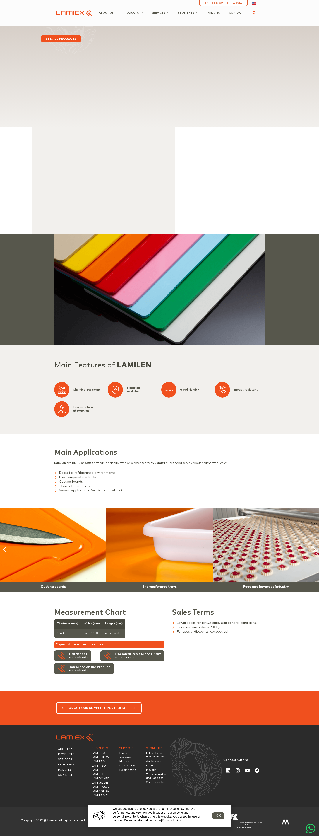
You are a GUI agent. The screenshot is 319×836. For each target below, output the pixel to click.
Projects (124, 753)
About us (65, 749)
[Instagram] (238, 770)
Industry (151, 770)
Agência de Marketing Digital (250, 822)
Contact (65, 775)
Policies (64, 769)
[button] (254, 13)
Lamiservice (127, 765)
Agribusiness (154, 761)
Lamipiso (99, 765)
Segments (66, 764)
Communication (156, 782)
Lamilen (98, 774)
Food (149, 765)
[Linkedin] (228, 770)
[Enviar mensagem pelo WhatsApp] (310, 827)
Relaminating (127, 770)
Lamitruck (100, 787)
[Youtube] (247, 770)
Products (66, 754)
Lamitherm (100, 757)
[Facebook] (257, 770)
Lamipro (98, 761)
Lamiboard (100, 778)
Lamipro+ (99, 753)
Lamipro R (100, 795)
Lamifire (98, 770)
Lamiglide (100, 782)
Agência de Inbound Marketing (250, 825)
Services (65, 759)
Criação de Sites (244, 827)
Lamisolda (100, 791)
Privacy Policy (171, 820)
